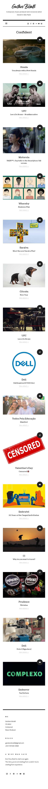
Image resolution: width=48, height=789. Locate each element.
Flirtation (24, 605)
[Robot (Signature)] (24, 630)
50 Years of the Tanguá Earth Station (24, 515)
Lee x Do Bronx (24, 339)
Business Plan (24, 207)
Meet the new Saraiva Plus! (24, 251)
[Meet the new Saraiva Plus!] (24, 232)
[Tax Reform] (24, 674)
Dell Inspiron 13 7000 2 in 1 (24, 383)
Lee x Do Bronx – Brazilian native (24, 114)
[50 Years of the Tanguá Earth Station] (24, 496)
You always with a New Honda (24, 70)
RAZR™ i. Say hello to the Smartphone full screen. (24, 162)
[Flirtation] (24, 585)
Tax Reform (24, 693)
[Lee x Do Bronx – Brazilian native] (24, 95)
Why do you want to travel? (24, 559)
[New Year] (24, 275)
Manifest (24, 422)
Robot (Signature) (24, 649)
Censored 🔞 (24, 471)
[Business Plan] (24, 187)
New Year (24, 295)
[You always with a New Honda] (24, 51)
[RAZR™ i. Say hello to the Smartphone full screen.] (24, 140)
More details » (24, 74)
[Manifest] (24, 405)
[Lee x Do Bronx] (24, 319)
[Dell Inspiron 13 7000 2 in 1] (24, 364)
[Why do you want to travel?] (24, 540)
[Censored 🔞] (24, 449)
